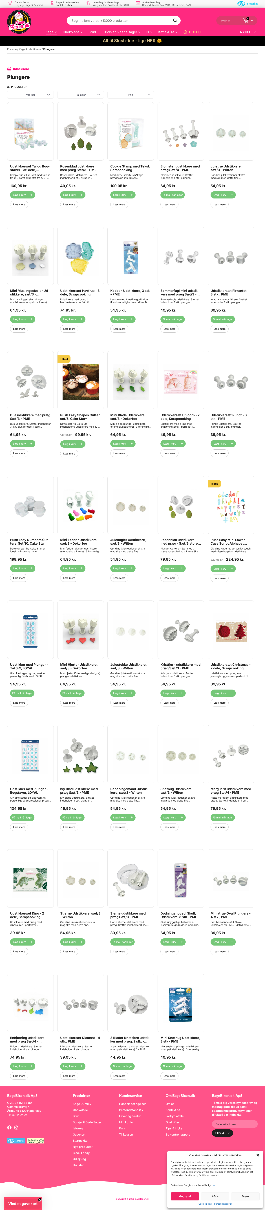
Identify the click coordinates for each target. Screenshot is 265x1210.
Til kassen (126, 1134)
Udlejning (79, 1159)
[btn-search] (175, 20)
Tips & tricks (174, 1128)
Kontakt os (173, 1110)
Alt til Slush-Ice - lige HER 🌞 (132, 40)
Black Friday (81, 1153)
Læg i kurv (19, 194)
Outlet (195, 32)
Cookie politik (205, 1203)
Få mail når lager (173, 194)
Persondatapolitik (223, 1203)
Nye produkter (82, 1147)
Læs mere (19, 204)
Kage (50, 32)
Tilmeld (219, 1132)
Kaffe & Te (166, 32)
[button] (258, 1155)
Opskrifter (172, 1122)
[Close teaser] (40, 1200)
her (213, 1185)
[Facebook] (9, 1127)
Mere (245, 1196)
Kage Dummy (82, 1104)
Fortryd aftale (175, 1116)
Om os (170, 1104)
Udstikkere (34, 49)
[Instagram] (16, 1127)
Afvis (215, 1196)
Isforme (78, 1128)
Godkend (185, 1196)
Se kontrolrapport (178, 1134)
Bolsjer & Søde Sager (87, 1122)
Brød (92, 32)
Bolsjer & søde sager (121, 32)
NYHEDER (248, 32)
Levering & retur (130, 1116)
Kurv (122, 1128)
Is (147, 32)
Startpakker (81, 1140)
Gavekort (79, 1134)
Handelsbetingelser (132, 1104)
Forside (12, 49)
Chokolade (71, 32)
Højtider (78, 1165)
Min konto (126, 1122)
